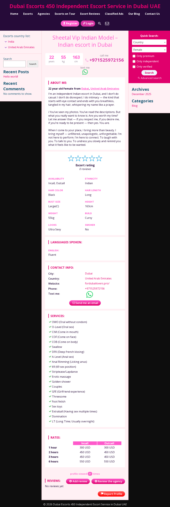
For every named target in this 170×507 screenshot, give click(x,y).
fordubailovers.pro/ (97, 283)
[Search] (100, 24)
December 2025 (141, 94)
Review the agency (110, 481)
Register (72, 23)
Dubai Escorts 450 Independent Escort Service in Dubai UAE (85, 6)
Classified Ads (114, 14)
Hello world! (10, 76)
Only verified (144, 66)
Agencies (44, 14)
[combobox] (149, 42)
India (11, 41)
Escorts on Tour (65, 14)
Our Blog (134, 14)
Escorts (28, 14)
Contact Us (152, 14)
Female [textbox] (137, 50)
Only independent (147, 61)
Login (89, 23)
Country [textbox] (138, 42)
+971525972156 (106, 60)
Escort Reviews (90, 14)
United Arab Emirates (104, 88)
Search (7, 59)
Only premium (145, 56)
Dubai (85, 88)
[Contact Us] (107, 24)
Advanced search (151, 78)
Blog (135, 105)
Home (14, 14)
